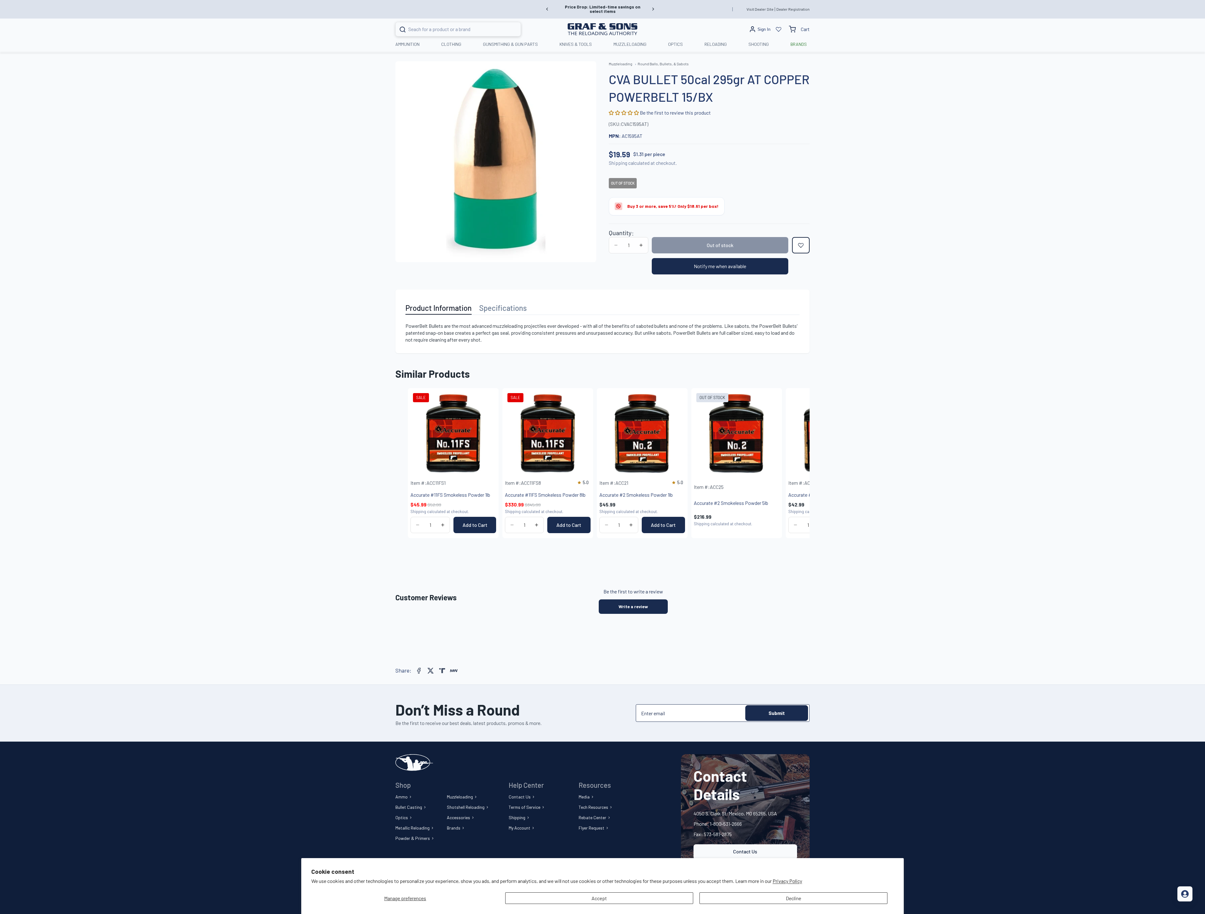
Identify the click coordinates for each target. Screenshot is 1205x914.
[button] (624, 113)
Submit (777, 713)
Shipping (517, 817)
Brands (453, 827)
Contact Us (520, 796)
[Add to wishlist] (801, 245)
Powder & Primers (412, 838)
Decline (793, 898)
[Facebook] (419, 670)
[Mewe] (454, 670)
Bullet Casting (408, 807)
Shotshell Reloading (466, 807)
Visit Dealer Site (760, 9)
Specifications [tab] (503, 307)
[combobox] (450, 29)
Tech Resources (593, 807)
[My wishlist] (778, 29)
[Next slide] (653, 9)
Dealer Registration (793, 9)
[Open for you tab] (1184, 893)
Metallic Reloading (412, 827)
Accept (599, 898)
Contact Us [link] (745, 851)
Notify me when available (720, 266)
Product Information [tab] (438, 307)
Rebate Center (592, 817)
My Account (519, 827)
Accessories (458, 817)
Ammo (401, 796)
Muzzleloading (460, 796)
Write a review (633, 606)
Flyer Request (591, 827)
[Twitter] (430, 670)
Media (584, 796)
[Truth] (442, 670)
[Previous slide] (547, 9)
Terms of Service (524, 807)
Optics (401, 817)
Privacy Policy (787, 881)
